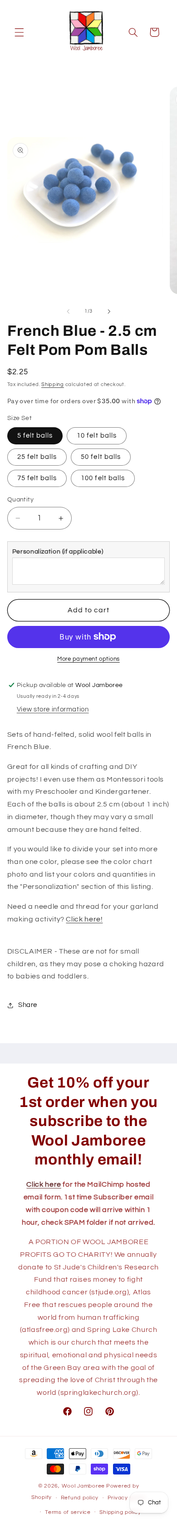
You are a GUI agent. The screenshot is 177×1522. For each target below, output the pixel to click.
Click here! (84, 919)
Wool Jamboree (83, 1486)
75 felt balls (37, 478)
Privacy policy (127, 1497)
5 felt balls (35, 435)
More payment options (88, 659)
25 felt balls (37, 456)
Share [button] (27, 1005)
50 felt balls (101, 456)
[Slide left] (68, 311)
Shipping (52, 384)
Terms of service (68, 1512)
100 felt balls (103, 478)
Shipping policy (120, 1512)
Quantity (20, 499)
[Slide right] (109, 311)
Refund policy (80, 1497)
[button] (19, 32)
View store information (53, 709)
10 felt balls (97, 435)
